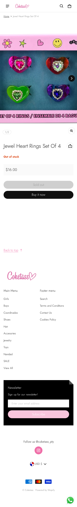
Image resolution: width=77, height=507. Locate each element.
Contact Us (46, 313)
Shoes (7, 320)
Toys (6, 347)
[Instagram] (38, 450)
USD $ (38, 464)
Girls (6, 299)
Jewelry (7, 340)
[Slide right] (71, 78)
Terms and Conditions (52, 306)
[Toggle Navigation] (7, 6)
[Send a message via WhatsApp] (70, 500)
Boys (6, 306)
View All (8, 368)
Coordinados (11, 313)
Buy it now (38, 194)
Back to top (11, 250)
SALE (6, 361)
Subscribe (38, 414)
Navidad (8, 354)
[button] (62, 6)
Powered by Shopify (45, 490)
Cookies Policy (48, 320)
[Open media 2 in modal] (38, 78)
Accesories (10, 333)
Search (44, 299)
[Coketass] (22, 6)
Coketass (29, 490)
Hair (6, 327)
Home (6, 16)
